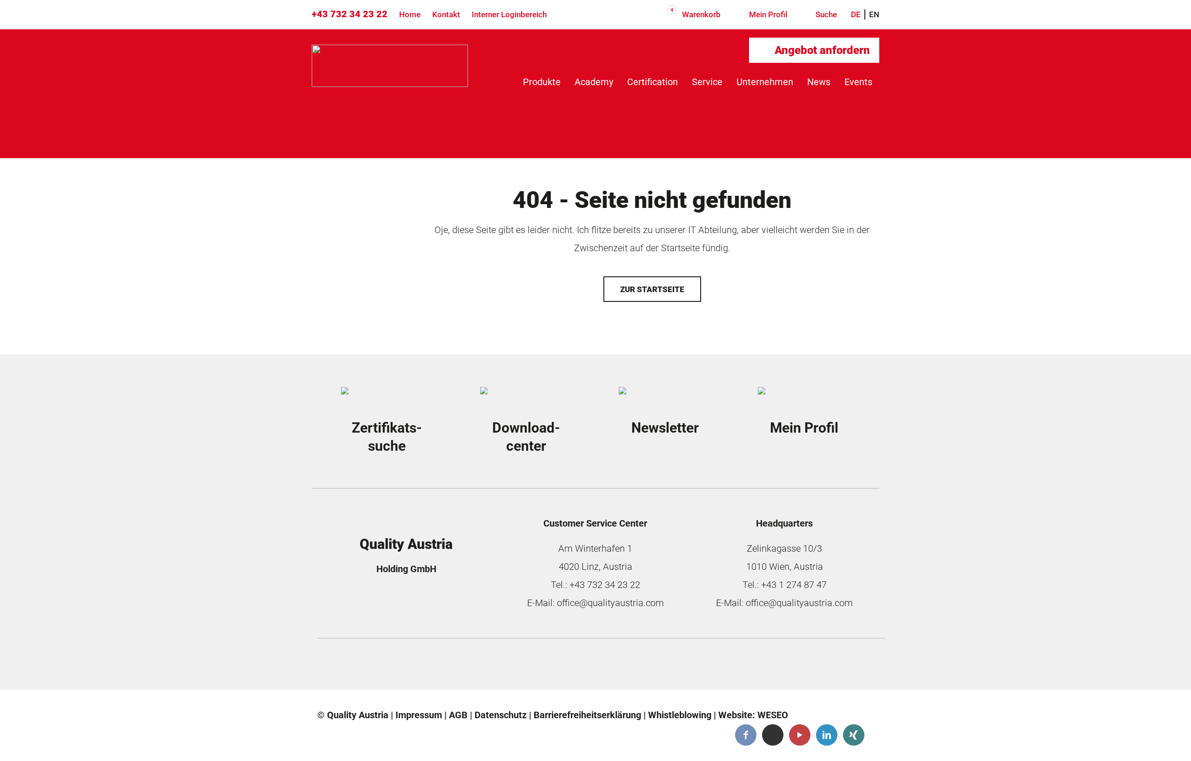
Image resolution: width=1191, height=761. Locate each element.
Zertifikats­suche (387, 437)
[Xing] (853, 735)
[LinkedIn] (826, 735)
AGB (458, 715)
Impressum (418, 715)
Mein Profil (767, 14)
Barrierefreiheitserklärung (587, 715)
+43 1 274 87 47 (794, 584)
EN (874, 14)
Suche (825, 14)
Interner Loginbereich (509, 14)
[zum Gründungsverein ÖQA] (531, 666)
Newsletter (665, 428)
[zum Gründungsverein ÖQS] (671, 666)
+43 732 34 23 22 (350, 14)
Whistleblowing (679, 715)
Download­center (526, 437)
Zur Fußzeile (52, 79)
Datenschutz (501, 715)
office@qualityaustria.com (610, 602)
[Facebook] (745, 735)
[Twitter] (772, 735)
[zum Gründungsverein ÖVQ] (812, 666)
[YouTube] (799, 735)
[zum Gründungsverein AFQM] (390, 666)
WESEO (772, 715)
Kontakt (446, 14)
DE (856, 14)
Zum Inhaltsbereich (65, 55)
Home (410, 14)
